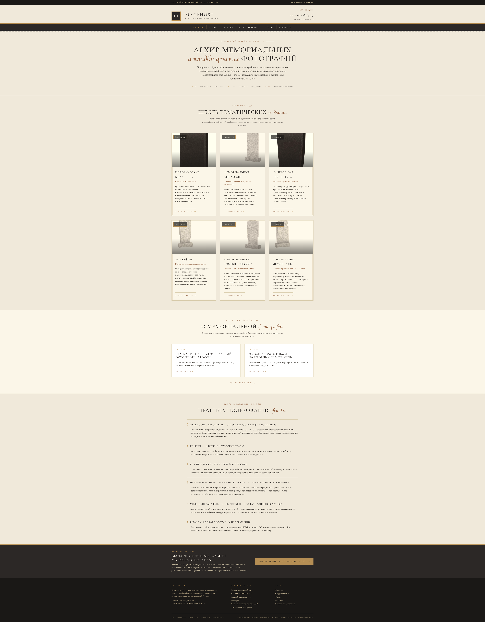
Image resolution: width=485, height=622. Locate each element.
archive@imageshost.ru (302, 2)
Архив (212, 27)
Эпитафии (235, 600)
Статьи (269, 27)
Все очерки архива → (242, 383)
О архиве (227, 27)
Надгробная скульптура (240, 597)
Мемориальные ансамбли (241, 593)
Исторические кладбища (241, 590)
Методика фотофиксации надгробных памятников (271, 355)
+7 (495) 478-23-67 (301, 15)
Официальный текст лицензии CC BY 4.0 (284, 561)
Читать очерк (183, 371)
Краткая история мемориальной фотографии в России (203, 355)
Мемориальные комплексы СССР (244, 604)
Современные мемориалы (241, 607)
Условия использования (285, 604)
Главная (198, 27)
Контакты (285, 27)
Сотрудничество (248, 27)
